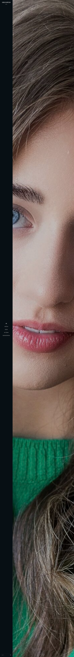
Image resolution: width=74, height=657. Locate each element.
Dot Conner (6, 332)
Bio (6, 323)
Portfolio (6, 326)
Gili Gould (6, 2)
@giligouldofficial (6, 335)
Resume (6, 329)
